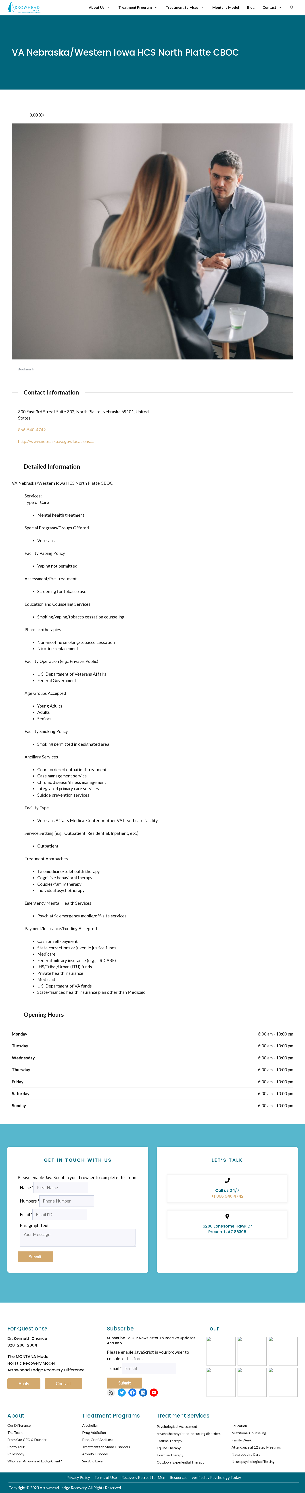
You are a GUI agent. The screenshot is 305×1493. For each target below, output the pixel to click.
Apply (24, 1383)
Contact (269, 7)
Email (26, 1214)
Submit (35, 1256)
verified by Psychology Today (216, 1477)
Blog (251, 7)
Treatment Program (135, 7)
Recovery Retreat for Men (143, 1477)
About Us (96, 7)
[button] (292, 7)
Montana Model (225, 7)
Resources (178, 1477)
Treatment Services (182, 7)
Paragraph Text (34, 1225)
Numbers (29, 1200)
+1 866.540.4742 (227, 1196)
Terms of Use (105, 1477)
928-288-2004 (22, 1345)
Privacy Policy (78, 1477)
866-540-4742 (32, 429)
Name (26, 1187)
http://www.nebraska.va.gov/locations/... (56, 441)
